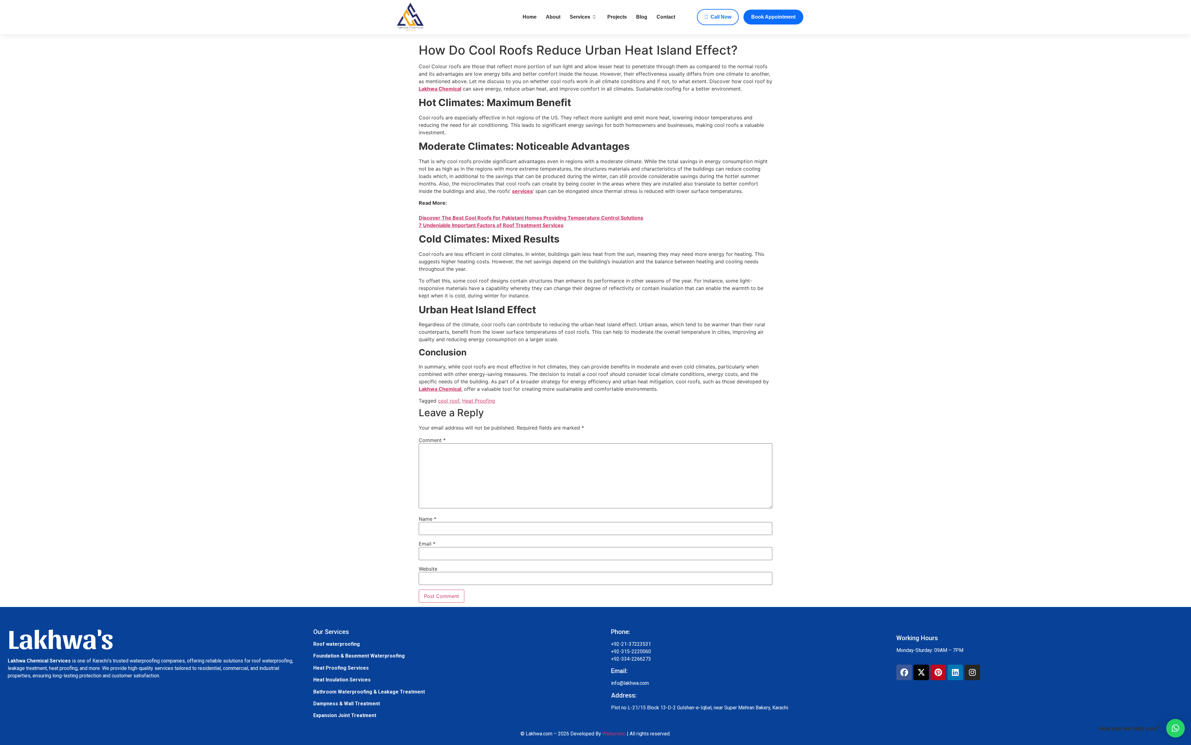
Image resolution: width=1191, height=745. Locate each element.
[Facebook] (904, 672)
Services (580, 17)
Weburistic (614, 734)
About (553, 17)
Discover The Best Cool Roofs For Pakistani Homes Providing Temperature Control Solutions (531, 218)
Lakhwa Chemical (440, 89)
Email (427, 543)
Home (530, 17)
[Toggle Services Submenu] (594, 17)
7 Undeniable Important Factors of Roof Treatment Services (491, 225)
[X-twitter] (921, 672)
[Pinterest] (938, 672)
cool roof (448, 401)
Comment (432, 440)
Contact (666, 17)
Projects (617, 17)
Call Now (721, 17)
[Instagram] (972, 672)
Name (427, 518)
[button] (1175, 728)
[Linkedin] (955, 672)
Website (428, 568)
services (522, 191)
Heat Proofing (478, 401)
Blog (641, 17)
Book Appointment (773, 17)
